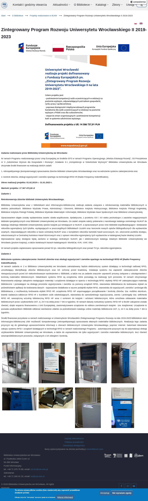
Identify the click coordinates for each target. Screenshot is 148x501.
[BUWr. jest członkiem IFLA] (126, 456)
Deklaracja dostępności (74, 445)
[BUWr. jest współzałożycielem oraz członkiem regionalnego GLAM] (138, 456)
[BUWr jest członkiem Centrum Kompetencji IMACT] (107, 456)
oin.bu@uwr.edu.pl (39, 469)
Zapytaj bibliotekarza (74, 438)
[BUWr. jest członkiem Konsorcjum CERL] (117, 456)
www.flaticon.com (95, 449)
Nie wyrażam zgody (121, 493)
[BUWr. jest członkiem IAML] (131, 456)
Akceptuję (104, 493)
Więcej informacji (65, 497)
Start (3, 15)
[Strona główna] (4, 5)
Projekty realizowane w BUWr (43, 15)
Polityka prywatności (74, 442)
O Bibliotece (17, 15)
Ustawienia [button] (139, 1)
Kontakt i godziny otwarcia (30, 4)
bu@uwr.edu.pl (38, 476)
